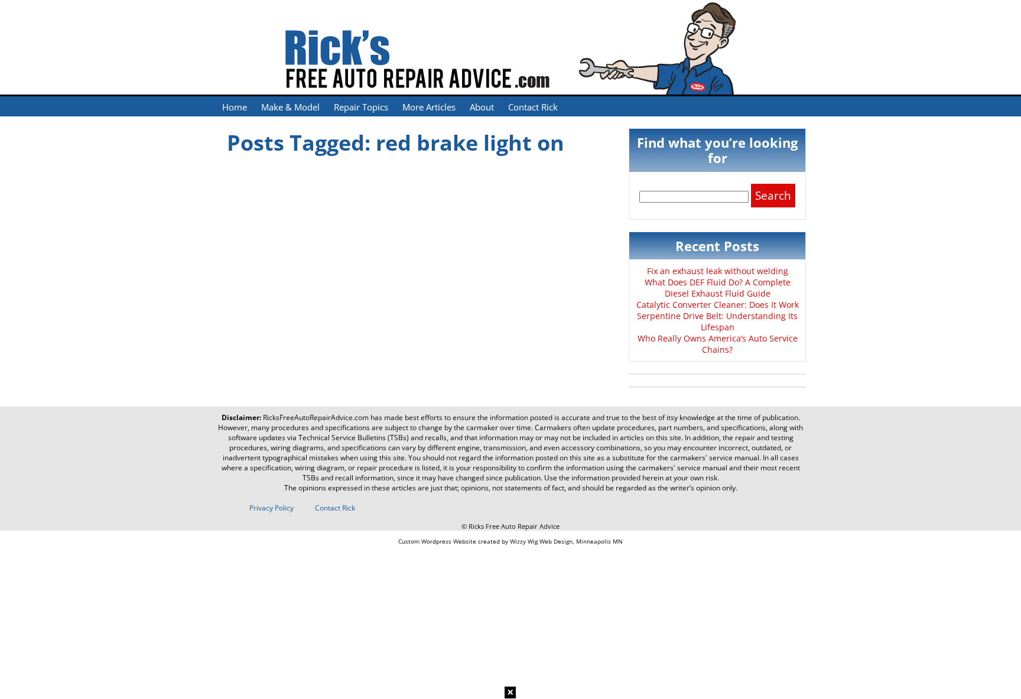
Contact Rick (533, 107)
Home (234, 107)
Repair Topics (361, 107)
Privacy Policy (271, 508)
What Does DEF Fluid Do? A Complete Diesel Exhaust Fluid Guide (718, 288)
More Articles (429, 107)
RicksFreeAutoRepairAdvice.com (316, 417)
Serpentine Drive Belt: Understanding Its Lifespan (717, 321)
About (482, 107)
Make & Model (290, 107)
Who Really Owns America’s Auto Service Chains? (718, 344)
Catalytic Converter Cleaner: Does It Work (717, 304)
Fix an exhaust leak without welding (717, 271)
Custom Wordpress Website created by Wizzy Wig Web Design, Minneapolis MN (510, 541)
